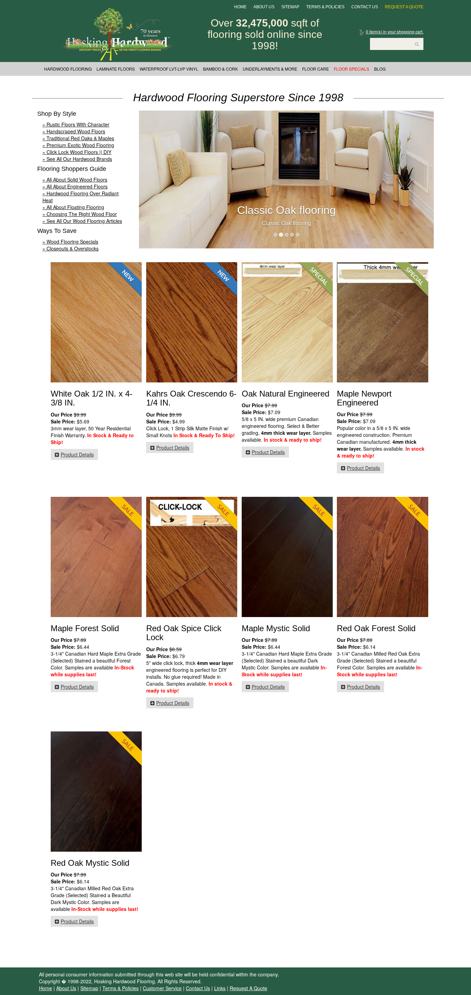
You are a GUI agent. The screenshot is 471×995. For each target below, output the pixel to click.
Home (240, 6)
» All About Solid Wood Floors (74, 179)
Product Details (77, 454)
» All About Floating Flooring (73, 207)
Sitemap (290, 6)
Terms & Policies (325, 6)
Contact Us (364, 6)
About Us (263, 6)
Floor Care (315, 69)
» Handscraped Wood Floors (73, 131)
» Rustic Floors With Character (75, 124)
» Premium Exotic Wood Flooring (78, 145)
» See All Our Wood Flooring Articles (82, 220)
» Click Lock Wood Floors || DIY (76, 151)
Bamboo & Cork (220, 69)
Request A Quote (404, 6)
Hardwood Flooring (68, 69)
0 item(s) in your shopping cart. (394, 31)
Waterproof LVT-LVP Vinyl (169, 69)
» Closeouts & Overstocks (70, 248)
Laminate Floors (116, 69)
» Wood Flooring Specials (70, 241)
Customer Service (162, 988)
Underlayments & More (270, 69)
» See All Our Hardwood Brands (77, 158)
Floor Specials (351, 69)
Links (220, 988)
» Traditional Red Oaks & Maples (78, 138)
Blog (379, 69)
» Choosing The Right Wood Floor (79, 214)
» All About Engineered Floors (75, 186)
